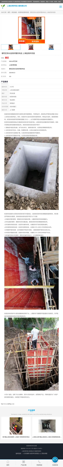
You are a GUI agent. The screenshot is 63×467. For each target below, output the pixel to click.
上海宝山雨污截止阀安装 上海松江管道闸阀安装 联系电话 (18, 437)
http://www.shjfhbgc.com (7, 404)
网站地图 (44, 453)
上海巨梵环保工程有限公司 (28, 451)
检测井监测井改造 (23, 12)
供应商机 (14, 12)
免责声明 (32, 453)
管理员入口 (38, 453)
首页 (9, 12)
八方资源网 (26, 453)
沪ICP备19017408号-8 (37, 448)
